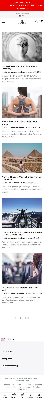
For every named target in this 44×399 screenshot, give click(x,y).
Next (27, 318)
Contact (20, 385)
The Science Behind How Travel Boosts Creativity (19, 67)
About (22, 387)
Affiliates (36, 387)
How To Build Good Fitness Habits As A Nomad (19, 122)
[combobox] (7, 339)
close (40, 5)
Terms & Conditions (34, 385)
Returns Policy (23, 389)
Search (7, 385)
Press (29, 387)
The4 (27, 380)
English (8, 339)
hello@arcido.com (22, 14)
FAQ (13, 385)
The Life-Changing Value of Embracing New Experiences (22, 178)
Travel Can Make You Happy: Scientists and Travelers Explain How (22, 233)
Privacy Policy (12, 387)
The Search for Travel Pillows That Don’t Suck (20, 288)
